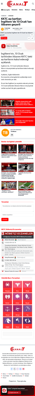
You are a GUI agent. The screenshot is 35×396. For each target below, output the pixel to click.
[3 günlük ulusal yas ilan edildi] (26, 167)
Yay (27, 315)
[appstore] (13, 381)
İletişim (27, 375)
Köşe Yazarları (25, 374)
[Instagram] (17, 369)
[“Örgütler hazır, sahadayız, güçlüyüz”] (9, 185)
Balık (27, 327)
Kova (17, 327)
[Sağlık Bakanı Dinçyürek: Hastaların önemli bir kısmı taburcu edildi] (9, 148)
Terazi (7, 315)
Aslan (17, 303)
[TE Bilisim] (5, 132)
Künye (4, 377)
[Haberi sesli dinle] (3, 46)
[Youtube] (23, 369)
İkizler (7, 303)
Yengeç (7, 291)
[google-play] (22, 381)
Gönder (5, 219)
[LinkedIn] (20, 369)
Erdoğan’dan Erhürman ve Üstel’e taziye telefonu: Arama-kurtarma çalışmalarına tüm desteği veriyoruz (25, 157)
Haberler (3, 15)
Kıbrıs (21, 10)
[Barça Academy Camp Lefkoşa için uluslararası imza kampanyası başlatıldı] (26, 185)
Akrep (17, 315)
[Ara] (33, 4)
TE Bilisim (13, 131)
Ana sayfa (6, 10)
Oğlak (7, 327)
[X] (14, 369)
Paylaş (5, 38)
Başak (27, 303)
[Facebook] (11, 369)
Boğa (27, 291)
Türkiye (27, 10)
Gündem (14, 10)
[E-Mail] (12, 135)
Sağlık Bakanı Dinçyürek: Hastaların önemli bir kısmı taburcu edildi (9, 156)
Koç (17, 291)
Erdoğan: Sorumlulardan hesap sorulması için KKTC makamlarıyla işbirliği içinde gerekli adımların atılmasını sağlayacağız (8, 175)
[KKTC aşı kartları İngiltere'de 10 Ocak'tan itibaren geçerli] (17, 34)
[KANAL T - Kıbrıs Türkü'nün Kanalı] (17, 4)
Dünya (17, 374)
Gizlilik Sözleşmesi (17, 375)
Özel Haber (6, 375)
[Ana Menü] (2, 4)
